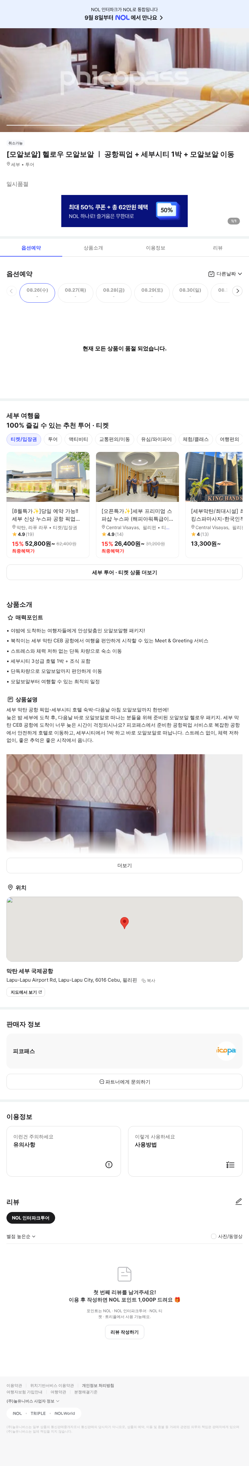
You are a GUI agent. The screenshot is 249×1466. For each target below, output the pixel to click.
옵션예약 (31, 248)
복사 (151, 980)
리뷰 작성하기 (125, 1332)
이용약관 (14, 1385)
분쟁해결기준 (86, 1391)
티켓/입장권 (24, 439)
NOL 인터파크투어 (31, 1217)
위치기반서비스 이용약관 (52, 1385)
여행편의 (229, 439)
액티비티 (78, 439)
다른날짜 (226, 274)
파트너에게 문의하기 (127, 1082)
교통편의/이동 (114, 439)
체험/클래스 (196, 439)
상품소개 (93, 248)
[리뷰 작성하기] (239, 1202)
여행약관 (58, 1391)
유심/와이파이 (156, 439)
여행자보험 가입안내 (24, 1391)
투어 (53, 439)
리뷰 (218, 248)
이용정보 (155, 248)
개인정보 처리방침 (98, 1385)
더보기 (124, 865)
